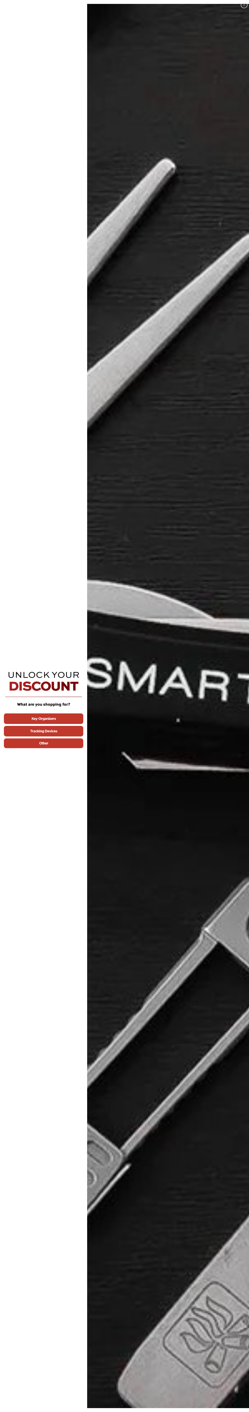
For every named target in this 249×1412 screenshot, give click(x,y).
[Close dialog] (244, 5)
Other (43, 743)
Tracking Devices (43, 731)
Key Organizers (44, 718)
